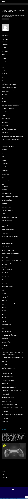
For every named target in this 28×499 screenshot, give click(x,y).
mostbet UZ (13, 436)
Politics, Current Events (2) (6, 320)
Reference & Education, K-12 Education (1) (8, 341)
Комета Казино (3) (5, 411)
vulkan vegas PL (22, 437)
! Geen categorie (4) (5, 35)
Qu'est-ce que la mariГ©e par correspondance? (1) (9, 335)
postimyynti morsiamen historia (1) (7, 324)
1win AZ (4, 432)
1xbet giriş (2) (4, 70)
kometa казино (13, 435)
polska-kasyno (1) (4, 321)
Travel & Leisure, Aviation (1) (6, 377)
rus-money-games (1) (5, 345)
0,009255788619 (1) (5, 44)
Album (3, 479)
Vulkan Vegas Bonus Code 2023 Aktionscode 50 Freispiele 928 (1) (11, 390)
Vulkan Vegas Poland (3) (5, 394)
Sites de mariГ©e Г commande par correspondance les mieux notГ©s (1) (12, 357)
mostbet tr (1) (4, 279)
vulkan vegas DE (17, 437)
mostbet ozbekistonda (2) (6, 273)
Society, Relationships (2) (6, 361)
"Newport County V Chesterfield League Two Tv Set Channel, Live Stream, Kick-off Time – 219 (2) (13, 41)
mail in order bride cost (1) (6, 246)
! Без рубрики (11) (4, 38)
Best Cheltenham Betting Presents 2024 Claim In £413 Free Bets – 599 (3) (12, 104)
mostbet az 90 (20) (5, 257)
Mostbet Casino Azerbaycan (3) (6, 263)
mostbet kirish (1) (4, 267)
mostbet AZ (3, 436)
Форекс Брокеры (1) (5, 418)
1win (2, 432)
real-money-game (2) (5, 338)
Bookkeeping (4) (4, 115)
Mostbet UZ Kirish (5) (5, 283)
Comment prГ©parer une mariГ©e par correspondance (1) (10, 139)
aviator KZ (16, 432)
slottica (3, 437)
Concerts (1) (4, 143)
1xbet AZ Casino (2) (5, 61)
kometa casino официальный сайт (6, 435)
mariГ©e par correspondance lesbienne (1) (8, 250)
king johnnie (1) (4, 226)
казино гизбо (3, 439)
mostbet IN (7, 436)
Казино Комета (12, 438)
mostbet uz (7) (4, 280)
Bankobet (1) (4, 101)
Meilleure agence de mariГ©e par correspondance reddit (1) (10, 253)
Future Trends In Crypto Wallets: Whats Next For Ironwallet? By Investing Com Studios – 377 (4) (13, 186)
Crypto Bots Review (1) (5, 150)
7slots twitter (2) (5, 81)
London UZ (19, 435)
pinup (18, 436)
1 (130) (3, 48)
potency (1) (3, 327)
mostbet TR (10, 436)
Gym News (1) (4, 190)
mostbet (23, 435)
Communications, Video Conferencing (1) (7, 142)
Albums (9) (3, 83)
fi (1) (2, 167)
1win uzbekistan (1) (4, 55)
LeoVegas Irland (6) (5, 233)
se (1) (3, 348)
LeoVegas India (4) (4, 232)
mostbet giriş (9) (4, 264)
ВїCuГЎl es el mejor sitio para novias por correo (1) (9, 404)
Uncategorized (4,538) (5, 383)
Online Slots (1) (4, 297)
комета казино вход (19, 439)
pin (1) (3, 304)
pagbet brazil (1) (4, 300)
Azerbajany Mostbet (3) (5, 91)
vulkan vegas (13, 437)
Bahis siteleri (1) (4, 94)
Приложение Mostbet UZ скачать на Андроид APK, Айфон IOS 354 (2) (12, 415)
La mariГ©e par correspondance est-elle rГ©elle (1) (9, 229)
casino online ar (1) (5, 125)
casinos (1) (3, 128)
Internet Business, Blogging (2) (6, 206)
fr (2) (3, 184)
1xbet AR (9, 432)
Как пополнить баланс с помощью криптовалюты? (13, 11)
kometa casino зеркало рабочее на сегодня (14, 434)
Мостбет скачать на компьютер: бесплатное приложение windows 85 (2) (13, 414)
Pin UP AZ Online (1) (4, 307)
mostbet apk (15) (4, 256)
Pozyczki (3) (3, 328)
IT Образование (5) (5, 214)
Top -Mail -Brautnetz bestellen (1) (7, 373)
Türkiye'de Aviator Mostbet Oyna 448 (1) (8, 380)
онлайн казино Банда (13, 440)
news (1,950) (4, 293)
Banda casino (20, 432)
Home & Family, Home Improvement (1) (7, 200)
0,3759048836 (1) (4, 47)
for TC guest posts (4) (5, 180)
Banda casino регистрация (14, 433)
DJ (24, 433)
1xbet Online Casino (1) (5, 73)
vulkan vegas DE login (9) (5, 393)
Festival (12, 479)
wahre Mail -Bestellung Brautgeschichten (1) (8, 397)
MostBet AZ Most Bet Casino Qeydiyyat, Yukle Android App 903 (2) (11, 260)
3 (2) (2, 77)
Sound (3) (3, 367)
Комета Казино (17, 438)
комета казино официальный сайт (6, 440)
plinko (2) (3, 318)
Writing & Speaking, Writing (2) (6, 401)
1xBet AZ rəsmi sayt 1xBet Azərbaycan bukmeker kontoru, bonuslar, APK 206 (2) (13, 63)
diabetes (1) (3, 153)
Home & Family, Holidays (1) (6, 199)
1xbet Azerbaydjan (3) (5, 66)
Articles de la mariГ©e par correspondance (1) (9, 84)
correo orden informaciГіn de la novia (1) (8, 146)
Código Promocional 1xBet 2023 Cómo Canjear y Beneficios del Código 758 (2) (13, 136)
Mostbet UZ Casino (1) (5, 282)
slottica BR (5, 437)
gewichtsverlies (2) (5, 189)
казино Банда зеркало (21, 438)
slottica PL (9, 437)
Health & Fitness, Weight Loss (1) (7, 193)
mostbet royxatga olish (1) (6, 276)
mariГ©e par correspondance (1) (6, 247)
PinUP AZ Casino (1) (4, 317)
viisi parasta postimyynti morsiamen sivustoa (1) (9, 387)
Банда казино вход (8, 438)
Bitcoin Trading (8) (5, 111)
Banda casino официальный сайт (6, 433)
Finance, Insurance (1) (5, 170)
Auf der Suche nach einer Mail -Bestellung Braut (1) (9, 87)
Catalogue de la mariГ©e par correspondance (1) (9, 129)
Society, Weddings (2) (5, 364)
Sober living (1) (4, 360)
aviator (14, 432)
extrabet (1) (4, 160)
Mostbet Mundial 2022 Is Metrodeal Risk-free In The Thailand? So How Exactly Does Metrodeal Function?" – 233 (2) (13, 269)
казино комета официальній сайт (10, 439)
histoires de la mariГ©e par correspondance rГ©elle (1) (10, 196)
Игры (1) (3, 408)
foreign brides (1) (4, 181)
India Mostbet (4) (4, 203)
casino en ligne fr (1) (5, 122)
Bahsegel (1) (3, 97)
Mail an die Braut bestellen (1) (6, 239)
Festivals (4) (4, 166)
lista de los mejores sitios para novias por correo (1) (10, 236)
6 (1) (2, 80)
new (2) (3, 290)
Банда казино (3, 438)
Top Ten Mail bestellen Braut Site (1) (7, 376)
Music (16, 436)
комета (15, 439)
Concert (7, 479)
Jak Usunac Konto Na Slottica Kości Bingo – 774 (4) (9, 217)
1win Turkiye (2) (4, 54)
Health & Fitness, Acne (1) (5, 192)
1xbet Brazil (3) (4, 67)
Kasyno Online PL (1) (5, 225)
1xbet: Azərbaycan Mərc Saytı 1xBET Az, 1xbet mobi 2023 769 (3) (11, 74)
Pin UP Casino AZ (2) (5, 311)
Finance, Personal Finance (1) (6, 174)
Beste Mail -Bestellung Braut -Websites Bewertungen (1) (10, 105)
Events (10, 479)
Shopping (17, 479)
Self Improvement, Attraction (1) (7, 349)
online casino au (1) (5, 296)
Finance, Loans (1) (4, 173)
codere (19, 433)
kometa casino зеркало (5, 434)
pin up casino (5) (4, 310)
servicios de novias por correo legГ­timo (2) (8, 354)
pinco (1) (3, 314)
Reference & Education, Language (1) (7, 342)
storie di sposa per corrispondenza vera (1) (8, 368)
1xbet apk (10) (4, 58)
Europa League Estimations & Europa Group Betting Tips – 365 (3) (11, 157)
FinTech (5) (3, 177)
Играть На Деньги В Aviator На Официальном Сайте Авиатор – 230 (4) (12, 407)
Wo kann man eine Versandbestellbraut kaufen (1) (9, 400)
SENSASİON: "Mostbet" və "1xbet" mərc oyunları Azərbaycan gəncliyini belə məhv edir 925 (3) (13, 353)
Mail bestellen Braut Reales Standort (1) (8, 240)
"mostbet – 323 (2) (5, 39)
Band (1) (3, 98)
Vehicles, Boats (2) (5, 386)
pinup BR (21, 436)
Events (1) (3, 159)
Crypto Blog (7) (4, 149)
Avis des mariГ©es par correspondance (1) (8, 90)
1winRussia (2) (4, 57)
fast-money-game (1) (5, 163)
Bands (5, 479)
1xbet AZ (11, 432)
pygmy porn (24, 436)
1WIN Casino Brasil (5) (5, 51)
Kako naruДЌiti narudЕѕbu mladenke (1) (7, 220)
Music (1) (3, 287)
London (17, 435)
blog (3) (3, 112)
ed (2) (3, 156)
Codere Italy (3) (4, 135)
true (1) (3, 379)
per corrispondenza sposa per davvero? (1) (8, 303)
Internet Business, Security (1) (6, 207)
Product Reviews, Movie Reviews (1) (7, 334)
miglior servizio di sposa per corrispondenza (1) (9, 254)
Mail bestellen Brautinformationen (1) (7, 243)
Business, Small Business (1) (6, 119)
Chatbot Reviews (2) (5, 132)
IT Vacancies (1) (4, 213)
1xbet (6, 432)
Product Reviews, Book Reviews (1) (7, 331)
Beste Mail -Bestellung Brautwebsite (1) (8, 108)
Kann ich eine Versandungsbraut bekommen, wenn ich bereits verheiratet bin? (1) (13, 222)
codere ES (22, 433)
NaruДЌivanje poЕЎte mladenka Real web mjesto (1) (9, 289)
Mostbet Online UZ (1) (5, 272)
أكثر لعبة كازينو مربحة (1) (5, 421)
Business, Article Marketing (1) (6, 118)
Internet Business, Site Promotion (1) (7, 210)
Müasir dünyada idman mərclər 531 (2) (7, 286)
